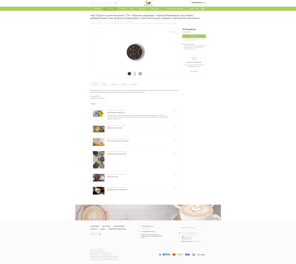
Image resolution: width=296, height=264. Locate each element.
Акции (102, 229)
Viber (95, 234)
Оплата (124, 84)
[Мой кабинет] (205, 3)
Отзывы (104, 84)
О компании (94, 226)
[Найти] (115, 3)
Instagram (92, 234)
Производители (119, 226)
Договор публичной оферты (188, 235)
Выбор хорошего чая (114, 128)
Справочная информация (117, 229)
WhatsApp (99, 234)
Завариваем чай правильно (117, 189)
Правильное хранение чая (116, 154)
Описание (95, 84)
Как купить (114, 84)
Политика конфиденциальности (190, 232)
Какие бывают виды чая (116, 112)
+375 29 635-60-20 (197, 2)
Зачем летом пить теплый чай (118, 141)
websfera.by (197, 241)
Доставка (134, 84)
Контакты (93, 229)
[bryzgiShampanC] (134, 52)
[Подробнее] (175, 111)
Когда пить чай (112, 176)
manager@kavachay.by (148, 231)
